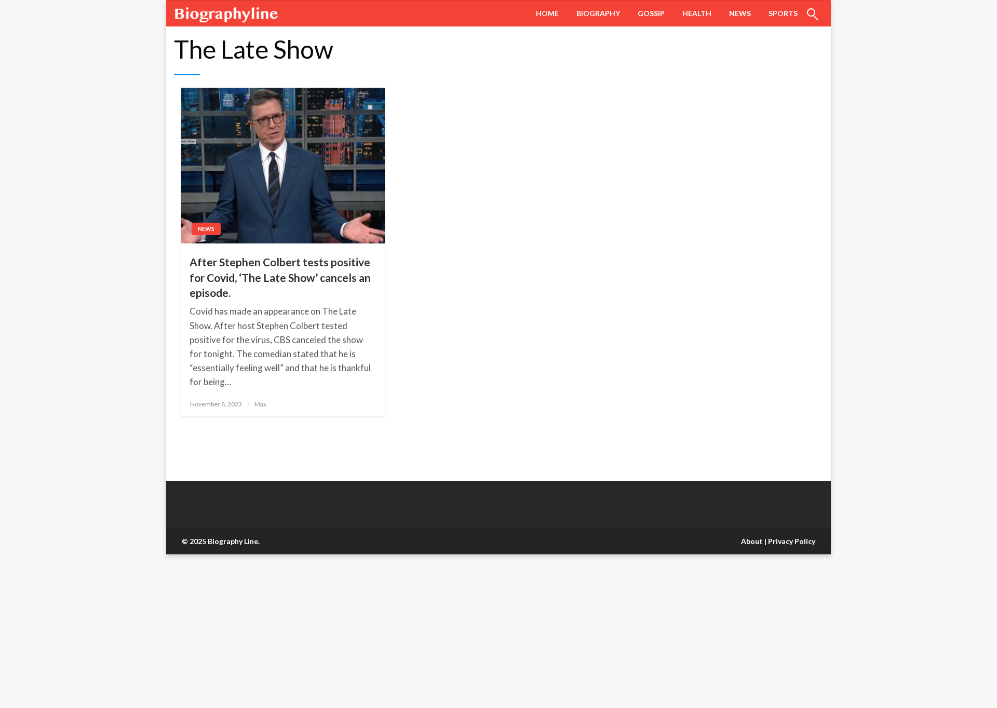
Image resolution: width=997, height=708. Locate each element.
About (752, 541)
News (740, 13)
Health (696, 13)
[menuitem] (547, 13)
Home (547, 13)
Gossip (651, 13)
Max (260, 404)
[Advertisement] (311, 631)
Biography (598, 13)
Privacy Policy (791, 541)
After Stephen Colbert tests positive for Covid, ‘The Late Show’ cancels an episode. (280, 277)
